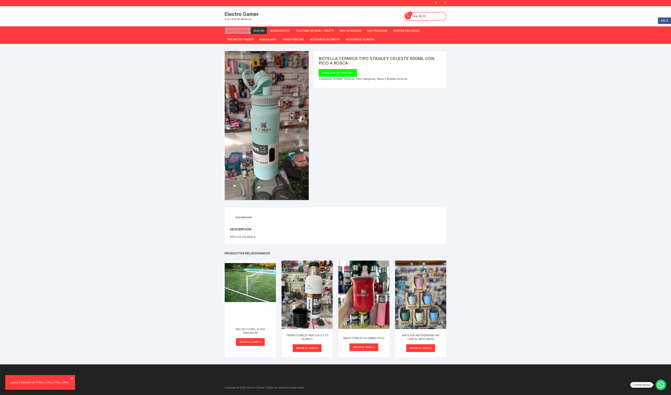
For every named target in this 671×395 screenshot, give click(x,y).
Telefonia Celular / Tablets (315, 30)
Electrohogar (377, 30)
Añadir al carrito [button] (250, 342)
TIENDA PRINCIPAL (293, 39)
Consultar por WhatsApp (337, 73)
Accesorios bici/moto (325, 39)
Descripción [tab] (243, 217)
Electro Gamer (242, 14)
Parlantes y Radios (240, 39)
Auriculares (267, 39)
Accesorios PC (280, 30)
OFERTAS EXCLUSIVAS (406, 30)
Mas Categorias (350, 30)
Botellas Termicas (344, 78)
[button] (302, 57)
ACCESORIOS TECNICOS (360, 39)
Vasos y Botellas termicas (392, 78)
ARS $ (663, 20)
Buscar (259, 30)
